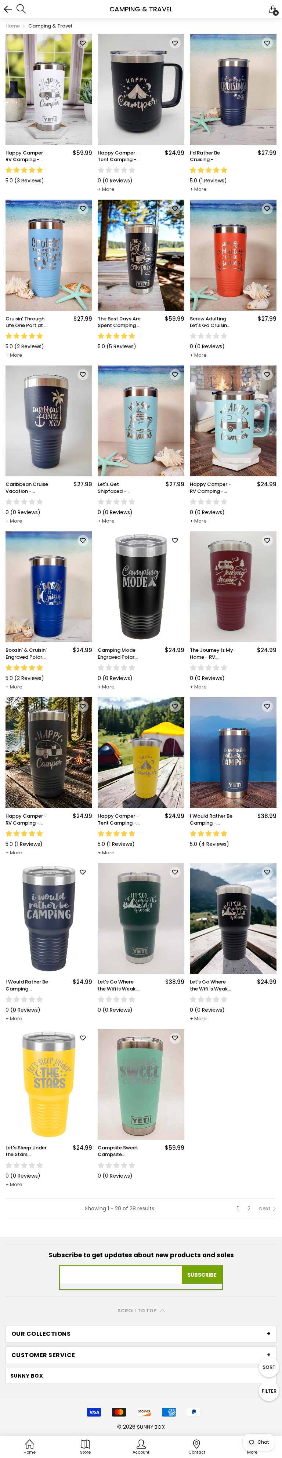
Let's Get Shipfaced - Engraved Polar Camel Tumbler (116, 487)
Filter (269, 1391)
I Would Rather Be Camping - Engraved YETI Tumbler (211, 819)
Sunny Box (151, 1427)
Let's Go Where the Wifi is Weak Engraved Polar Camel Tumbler (209, 985)
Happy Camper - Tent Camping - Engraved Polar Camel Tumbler (118, 819)
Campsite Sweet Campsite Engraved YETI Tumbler (118, 1151)
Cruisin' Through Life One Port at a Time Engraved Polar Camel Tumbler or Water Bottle (27, 322)
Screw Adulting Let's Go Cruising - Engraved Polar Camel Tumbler (210, 322)
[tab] (141, 1334)
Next (265, 1208)
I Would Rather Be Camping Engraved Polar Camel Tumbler (27, 985)
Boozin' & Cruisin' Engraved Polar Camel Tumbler (26, 653)
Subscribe (202, 1275)
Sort (269, 1367)
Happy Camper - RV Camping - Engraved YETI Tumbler (26, 156)
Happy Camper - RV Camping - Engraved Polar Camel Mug (210, 487)
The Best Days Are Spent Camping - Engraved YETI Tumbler (119, 322)
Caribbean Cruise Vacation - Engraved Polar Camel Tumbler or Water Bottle (27, 487)
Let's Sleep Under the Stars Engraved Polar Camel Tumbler (26, 1151)
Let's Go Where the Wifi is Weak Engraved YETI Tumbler (116, 985)
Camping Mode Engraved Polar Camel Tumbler (116, 653)
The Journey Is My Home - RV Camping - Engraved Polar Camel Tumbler (211, 653)
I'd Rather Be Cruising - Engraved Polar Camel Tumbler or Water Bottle (209, 156)
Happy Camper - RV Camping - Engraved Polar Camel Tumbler (26, 819)
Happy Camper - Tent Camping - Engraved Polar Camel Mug (118, 156)
